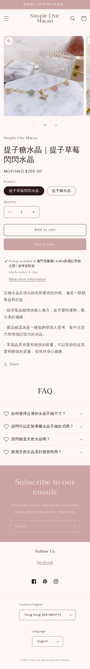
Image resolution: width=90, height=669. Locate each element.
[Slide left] (34, 125)
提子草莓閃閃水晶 (24, 191)
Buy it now (45, 244)
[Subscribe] (74, 526)
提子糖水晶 (61, 191)
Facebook (45, 562)
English (42, 641)
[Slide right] (56, 125)
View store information (27, 279)
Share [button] (14, 364)
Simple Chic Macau (38, 660)
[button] (6, 18)
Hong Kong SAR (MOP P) (42, 614)
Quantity (10, 202)
